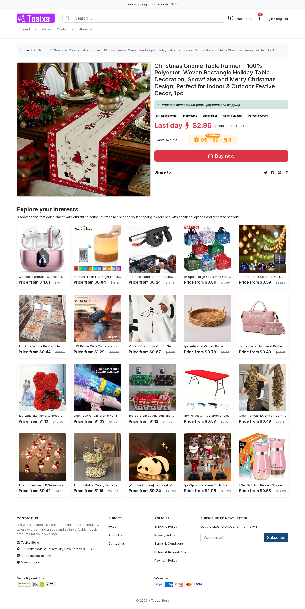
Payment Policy (165, 560)
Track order (244, 19)
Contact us (116, 543)
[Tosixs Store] (36, 18)
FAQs (112, 526)
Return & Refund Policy (171, 552)
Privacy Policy (164, 535)
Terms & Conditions (169, 543)
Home (24, 50)
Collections (42, 50)
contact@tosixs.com (36, 555)
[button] (257, 18)
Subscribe (276, 537)
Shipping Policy (165, 526)
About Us (115, 535)
